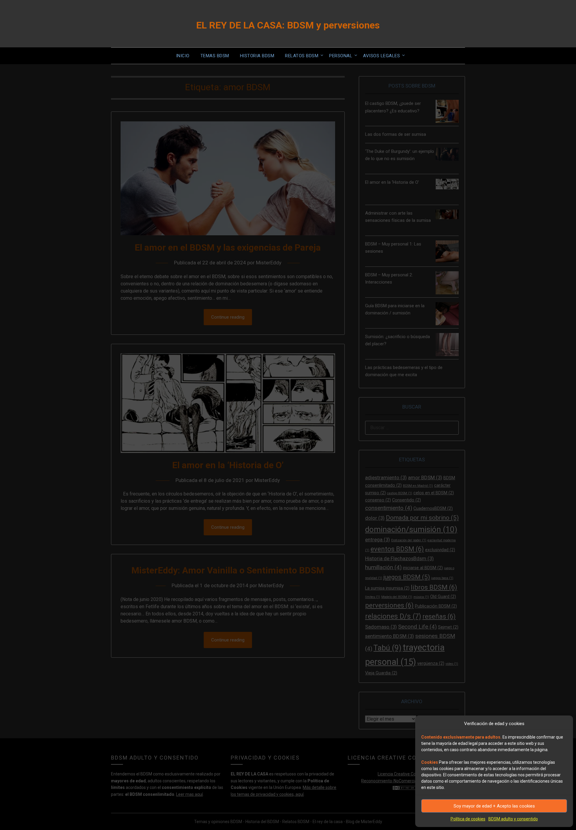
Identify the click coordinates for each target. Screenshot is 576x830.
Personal (340, 55)
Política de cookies (468, 819)
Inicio (183, 55)
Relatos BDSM (301, 55)
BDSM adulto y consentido (513, 819)
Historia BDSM (257, 55)
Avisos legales (381, 55)
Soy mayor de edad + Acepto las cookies (494, 806)
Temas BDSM (214, 55)
